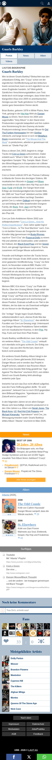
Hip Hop (25, 114)
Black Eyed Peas (26, 244)
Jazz (26, 207)
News (26, 56)
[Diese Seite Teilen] (13, 757)
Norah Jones (38, 408)
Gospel (30, 181)
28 (38, 514)
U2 (15, 411)
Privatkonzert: (12, 465)
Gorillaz (38, 133)
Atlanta (5, 495)
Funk (9, 188)
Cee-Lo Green (19, 154)
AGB (14, 734)
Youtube (10, 555)
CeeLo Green (13, 566)
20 (6, 461)
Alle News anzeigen (26, 480)
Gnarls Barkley (12, 49)
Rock (15, 207)
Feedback (38, 734)
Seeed (45, 244)
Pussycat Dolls (33, 238)
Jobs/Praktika (38, 729)
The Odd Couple (30, 341)
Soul (4, 188)
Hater (31, 641)
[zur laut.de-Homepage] (3, 3)
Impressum (14, 724)
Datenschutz (38, 724)
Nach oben (26, 718)
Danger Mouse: (12, 471)
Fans (11, 641)
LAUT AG (33, 750)
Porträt (9, 56)
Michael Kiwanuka (10, 414)
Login (48, 3)
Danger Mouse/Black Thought (21, 577)
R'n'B (19, 188)
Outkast (26, 200)
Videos (9, 61)
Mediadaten (13, 729)
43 (21, 538)
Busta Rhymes (37, 234)
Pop (41, 330)
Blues (41, 181)
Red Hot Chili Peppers (28, 411)
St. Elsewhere (27, 320)
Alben (43, 56)
